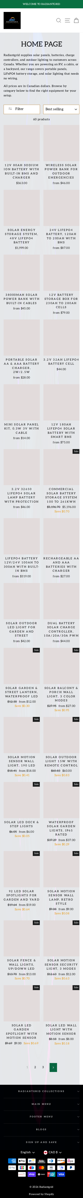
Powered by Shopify (41, 1194)
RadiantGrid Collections (41, 1091)
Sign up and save (41, 1142)
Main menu (41, 1104)
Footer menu (41, 1116)
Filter (19, 109)
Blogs (41, 1129)
